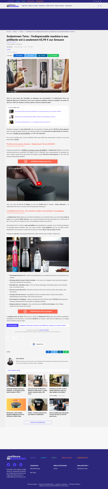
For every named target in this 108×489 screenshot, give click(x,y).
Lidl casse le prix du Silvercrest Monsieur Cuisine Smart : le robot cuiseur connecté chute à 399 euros (37, 391)
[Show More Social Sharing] (61, 55)
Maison (15, 31)
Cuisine (21, 31)
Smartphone (68, 5)
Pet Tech (33, 472)
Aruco (56, 468)
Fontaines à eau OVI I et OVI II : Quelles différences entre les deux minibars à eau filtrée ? (58, 390)
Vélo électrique (35, 468)
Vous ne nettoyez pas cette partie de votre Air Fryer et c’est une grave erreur (58, 414)
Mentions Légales (32, 484)
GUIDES (18, 1)
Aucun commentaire (12, 52)
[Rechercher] (100, 5)
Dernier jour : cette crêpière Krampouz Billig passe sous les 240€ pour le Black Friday (15, 414)
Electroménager (19, 338)
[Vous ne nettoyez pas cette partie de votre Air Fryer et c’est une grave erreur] (59, 404)
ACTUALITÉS (11, 1)
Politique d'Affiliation (74, 484)
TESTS (23, 1)
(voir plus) (40, 363)
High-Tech (25, 5)
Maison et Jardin (33, 5)
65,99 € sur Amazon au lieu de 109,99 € (34, 150)
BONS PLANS (30, 1)
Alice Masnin (20, 358)
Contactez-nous (82, 468)
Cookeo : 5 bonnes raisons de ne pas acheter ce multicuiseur (37, 413)
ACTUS (32, 458)
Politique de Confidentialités (46, 484)
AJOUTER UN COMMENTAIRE (37, 422)
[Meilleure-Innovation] (13, 6)
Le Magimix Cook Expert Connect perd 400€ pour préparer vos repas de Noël (42, 325)
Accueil (8, 31)
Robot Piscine (50, 5)
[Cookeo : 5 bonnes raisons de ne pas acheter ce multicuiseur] (37, 404)
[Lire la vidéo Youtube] (39, 183)
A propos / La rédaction (61, 484)
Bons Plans (10, 338)
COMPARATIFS (39, 1)
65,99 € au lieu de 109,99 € (22, 133)
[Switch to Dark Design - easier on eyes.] (98, 5)
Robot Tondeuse (59, 5)
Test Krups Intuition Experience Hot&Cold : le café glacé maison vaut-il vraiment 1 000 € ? (16, 390)
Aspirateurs (42, 5)
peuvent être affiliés (44, 330)
